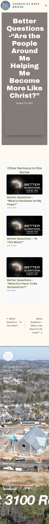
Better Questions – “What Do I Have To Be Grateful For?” (22, 284)
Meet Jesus (9, 463)
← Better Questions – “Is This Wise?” (14, 322)
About (6, 396)
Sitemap (22, 517)
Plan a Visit (9, 409)
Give (5, 472)
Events (6, 418)
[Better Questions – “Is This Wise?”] (24, 226)
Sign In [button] (30, 517)
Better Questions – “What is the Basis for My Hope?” (24, 201)
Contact (7, 422)
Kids (5, 445)
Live (5, 499)
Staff (5, 414)
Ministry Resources (13, 480)
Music (6, 503)
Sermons (7, 494)
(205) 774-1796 (11, 381)
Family (6, 441)
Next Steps (9, 405)
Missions (7, 467)
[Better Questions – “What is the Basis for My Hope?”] (24, 184)
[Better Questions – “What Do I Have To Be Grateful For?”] (24, 267)
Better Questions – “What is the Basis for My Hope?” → (36, 325)
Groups (7, 476)
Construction (10, 427)
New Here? (9, 401)
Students (7, 449)
